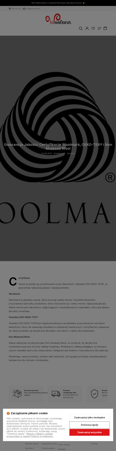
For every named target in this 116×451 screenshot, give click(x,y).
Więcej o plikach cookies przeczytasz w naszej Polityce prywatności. (30, 435)
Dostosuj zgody (89, 424)
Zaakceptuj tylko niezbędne (89, 417)
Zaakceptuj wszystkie (89, 432)
